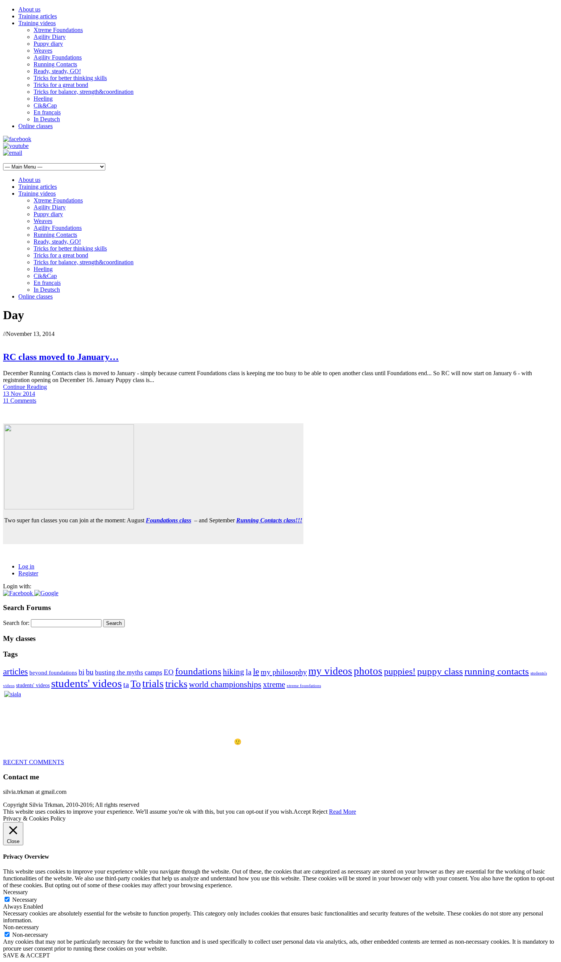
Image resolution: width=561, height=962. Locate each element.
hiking (233, 672)
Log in (26, 566)
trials (153, 683)
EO (169, 672)
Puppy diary (48, 43)
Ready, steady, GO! (57, 71)
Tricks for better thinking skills (70, 78)
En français (47, 112)
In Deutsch (47, 119)
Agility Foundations (58, 57)
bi (81, 672)
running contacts (496, 671)
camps (153, 672)
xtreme (274, 684)
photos (368, 671)
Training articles (37, 16)
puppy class (440, 671)
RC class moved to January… (61, 357)
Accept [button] (302, 811)
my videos (330, 671)
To (136, 683)
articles (15, 671)
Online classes (35, 126)
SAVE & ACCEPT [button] (26, 955)
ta (126, 685)
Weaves (43, 50)
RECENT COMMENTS (33, 762)
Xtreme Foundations (58, 30)
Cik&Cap (45, 105)
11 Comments (19, 400)
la (248, 672)
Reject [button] (319, 811)
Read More (342, 811)
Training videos (37, 23)
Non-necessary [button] (21, 927)
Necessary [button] (15, 892)
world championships (225, 684)
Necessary (24, 899)
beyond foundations (53, 673)
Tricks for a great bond (61, 85)
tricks (176, 683)
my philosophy (284, 672)
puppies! (400, 671)
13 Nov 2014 (19, 393)
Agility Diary (50, 37)
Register (28, 573)
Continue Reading (25, 387)
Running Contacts (55, 64)
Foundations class (168, 520)
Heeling (43, 98)
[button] (18, 593)
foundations (198, 671)
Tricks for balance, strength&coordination (84, 91)
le (256, 671)
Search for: (16, 623)
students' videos (33, 685)
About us (29, 9)
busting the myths (119, 672)
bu (90, 672)
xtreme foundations (304, 686)
